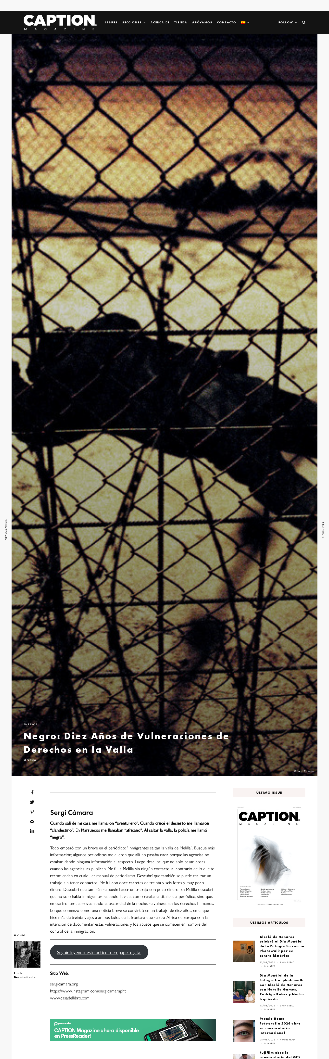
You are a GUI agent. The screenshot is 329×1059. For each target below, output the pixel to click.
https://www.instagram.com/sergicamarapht (88, 991)
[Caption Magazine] (60, 22)
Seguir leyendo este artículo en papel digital (99, 952)
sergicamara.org (64, 984)
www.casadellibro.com (70, 998)
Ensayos (31, 724)
